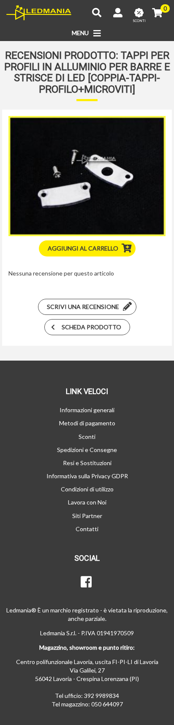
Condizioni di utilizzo (87, 489)
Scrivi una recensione (83, 306)
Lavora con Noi (87, 502)
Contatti (87, 528)
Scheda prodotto (91, 327)
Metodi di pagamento (87, 423)
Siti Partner (87, 515)
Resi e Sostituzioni (87, 462)
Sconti (87, 436)
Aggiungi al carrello (83, 248)
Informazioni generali (87, 409)
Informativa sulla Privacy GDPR (87, 476)
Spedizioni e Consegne (87, 449)
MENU (81, 32)
